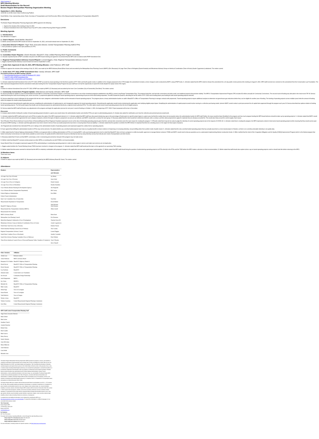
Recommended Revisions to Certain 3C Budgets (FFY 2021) (22, 75)
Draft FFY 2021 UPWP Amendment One (16, 77)
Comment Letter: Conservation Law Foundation (18, 79)
